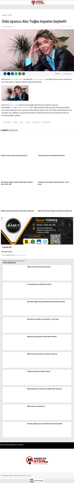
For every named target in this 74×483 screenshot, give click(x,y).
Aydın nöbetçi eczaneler (10, 16)
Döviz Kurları (6, 20)
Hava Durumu (6, 21)
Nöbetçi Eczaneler (8, 27)
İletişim (5, 23)
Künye (4, 25)
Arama (55, 9)
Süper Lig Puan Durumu (9, 29)
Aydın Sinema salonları (9, 18)
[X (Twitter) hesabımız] (20, 480)
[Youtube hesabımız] (41, 480)
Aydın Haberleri (7, 14)
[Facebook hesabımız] (10, 480)
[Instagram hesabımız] (31, 480)
